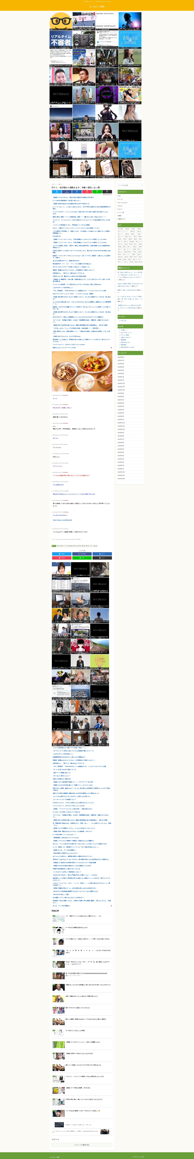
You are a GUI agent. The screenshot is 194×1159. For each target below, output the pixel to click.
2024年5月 (121, 446)
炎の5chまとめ (125, 342)
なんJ (54, 545)
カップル (64, 545)
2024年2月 (121, 455)
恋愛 (84, 545)
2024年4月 (121, 449)
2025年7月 (121, 400)
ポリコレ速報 (125, 335)
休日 (76, 545)
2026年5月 (121, 367)
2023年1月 (121, 469)
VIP (120, 196)
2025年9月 (121, 393)
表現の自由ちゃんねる (127, 347)
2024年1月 (121, 459)
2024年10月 (121, 429)
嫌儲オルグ (122, 219)
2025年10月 (121, 390)
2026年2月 (121, 377)
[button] (141, 185)
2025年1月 (121, 419)
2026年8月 (121, 357)
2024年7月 (121, 439)
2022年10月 (121, 478)
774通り (123, 330)
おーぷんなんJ (123, 202)
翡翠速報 (123, 345)
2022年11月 (121, 475)
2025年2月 (121, 416)
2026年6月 (121, 363)
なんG (120, 206)
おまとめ (123, 320)
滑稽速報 (123, 340)
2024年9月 (121, 432)
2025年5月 (121, 406)
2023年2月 (121, 465)
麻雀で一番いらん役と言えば (126, 290)
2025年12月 (121, 383)
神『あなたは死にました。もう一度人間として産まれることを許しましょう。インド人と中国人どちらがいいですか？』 (130, 275)
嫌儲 (120, 215)
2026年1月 (121, 380)
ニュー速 (121, 212)
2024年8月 (121, 436)
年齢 (80, 545)
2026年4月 (121, 370)
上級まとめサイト (126, 337)
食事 (96, 545)
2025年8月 (121, 396)
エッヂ (121, 199)
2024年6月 (121, 442)
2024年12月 (121, 423)
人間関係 (70, 545)
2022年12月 (121, 472)
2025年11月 (121, 386)
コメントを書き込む (82, 1145)
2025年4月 (121, 409)
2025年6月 (121, 403)
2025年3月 (121, 413)
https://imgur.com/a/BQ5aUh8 (62, 520)
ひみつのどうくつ (126, 332)
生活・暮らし (90, 545)
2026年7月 (121, 360)
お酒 (59, 545)
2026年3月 (121, 373)
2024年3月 (121, 452)
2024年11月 (121, 426)
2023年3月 (121, 462)
